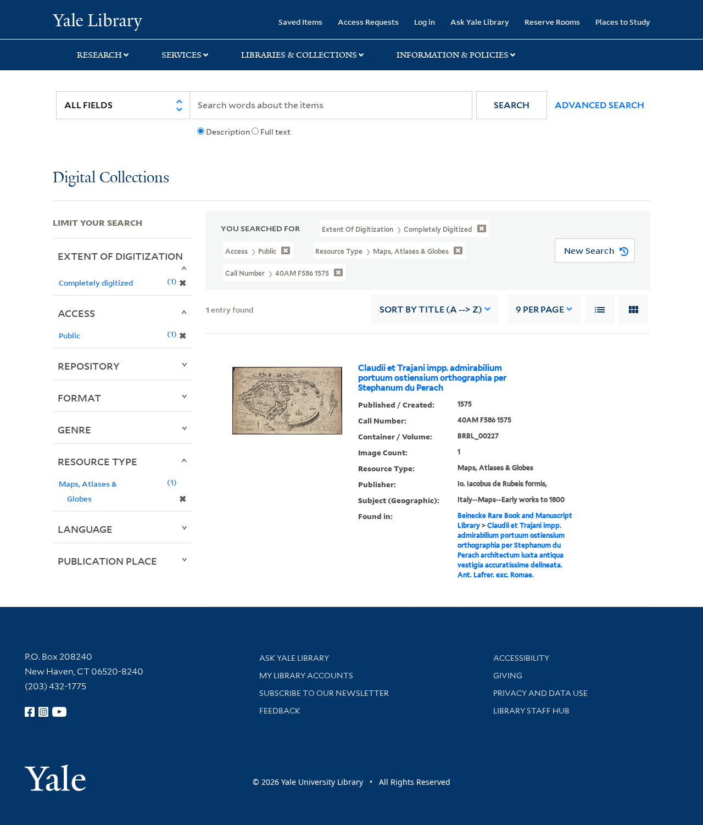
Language (85, 529)
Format (79, 397)
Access (76, 313)
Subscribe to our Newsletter (324, 693)
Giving (507, 675)
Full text (275, 131)
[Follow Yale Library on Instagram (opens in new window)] (43, 712)
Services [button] (181, 54)
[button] (511, 105)
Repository (89, 365)
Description (228, 131)
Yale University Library (97, 21)
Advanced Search (599, 105)
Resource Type (97, 461)
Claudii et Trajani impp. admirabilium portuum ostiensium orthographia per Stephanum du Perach (432, 378)
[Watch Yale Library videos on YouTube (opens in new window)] (59, 712)
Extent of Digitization (120, 256)
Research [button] (99, 54)
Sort (431, 309)
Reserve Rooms (552, 21)
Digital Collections (111, 178)
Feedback (279, 710)
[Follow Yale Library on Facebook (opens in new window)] (30, 712)
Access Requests (368, 21)
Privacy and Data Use (540, 693)
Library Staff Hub (531, 710)
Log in (424, 21)
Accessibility (521, 658)
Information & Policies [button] (453, 54)
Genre (74, 429)
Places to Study (622, 21)
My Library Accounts (306, 675)
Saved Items (300, 21)
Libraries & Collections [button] (299, 54)
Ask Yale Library (479, 21)
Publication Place (107, 560)
